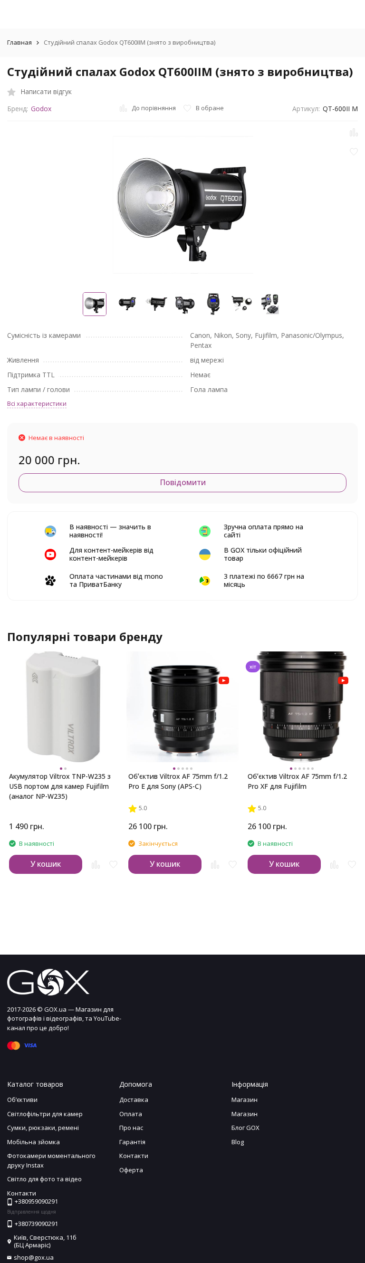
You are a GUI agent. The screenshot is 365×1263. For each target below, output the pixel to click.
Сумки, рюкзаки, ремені (43, 1127)
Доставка (133, 1099)
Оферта (131, 1170)
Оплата (130, 1114)
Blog (237, 1142)
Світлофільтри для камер (45, 1114)
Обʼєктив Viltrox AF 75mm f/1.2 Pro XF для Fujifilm (297, 781)
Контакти (133, 1155)
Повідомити (183, 482)
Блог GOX (245, 1127)
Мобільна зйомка (33, 1142)
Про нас (131, 1127)
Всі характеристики (37, 403)
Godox (41, 108)
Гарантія (132, 1142)
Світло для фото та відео (44, 1179)
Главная (19, 42)
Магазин (244, 1099)
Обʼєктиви (22, 1099)
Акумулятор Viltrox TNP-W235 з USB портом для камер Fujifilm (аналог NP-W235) (60, 781)
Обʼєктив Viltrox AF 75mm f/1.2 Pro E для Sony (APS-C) (178, 781)
